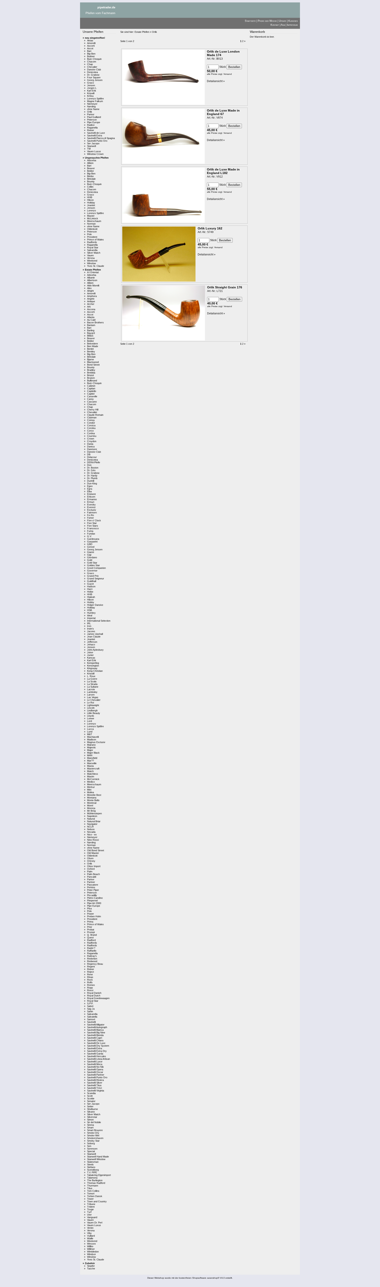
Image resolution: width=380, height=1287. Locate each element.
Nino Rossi (93, 839)
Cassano (92, 401)
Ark (89, 306)
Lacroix (91, 689)
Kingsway (92, 668)
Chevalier (92, 67)
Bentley (91, 351)
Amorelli (91, 43)
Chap (90, 64)
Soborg (91, 1143)
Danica (91, 446)
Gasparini (92, 541)
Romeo (91, 985)
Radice (91, 125)
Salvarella (92, 250)
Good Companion (96, 568)
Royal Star (92, 247)
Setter (90, 1106)
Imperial (91, 618)
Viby (89, 1233)
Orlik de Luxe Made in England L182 (223, 171)
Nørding (91, 106)
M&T (89, 734)
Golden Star (93, 565)
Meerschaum (94, 221)
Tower (90, 1198)
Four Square (93, 77)
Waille (90, 1238)
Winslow (91, 263)
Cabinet (91, 385)
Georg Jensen (94, 80)
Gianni (90, 552)
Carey (90, 399)
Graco (90, 82)
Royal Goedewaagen (98, 998)
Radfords (92, 242)
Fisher (90, 517)
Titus (89, 1188)
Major (90, 750)
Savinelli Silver (94, 1082)
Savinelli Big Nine (96, 1032)
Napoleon (92, 816)
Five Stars (92, 525)
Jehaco (91, 644)
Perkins (91, 887)
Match (90, 771)
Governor (92, 570)
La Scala (91, 681)
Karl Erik (91, 90)
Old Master (93, 853)
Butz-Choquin (94, 59)
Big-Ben (91, 53)
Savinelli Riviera (95, 1080)
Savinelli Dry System (98, 1045)
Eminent (91, 494)
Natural (91, 818)
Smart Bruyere (95, 1130)
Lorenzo (91, 210)
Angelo (90, 298)
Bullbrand (92, 380)
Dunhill (90, 481)
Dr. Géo (91, 470)
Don (89, 465)
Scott (90, 1096)
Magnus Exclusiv (96, 742)
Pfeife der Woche (267, 20)
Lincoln (91, 708)
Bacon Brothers (95, 322)
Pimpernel (92, 900)
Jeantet (91, 205)
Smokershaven (95, 1138)
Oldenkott (92, 229)
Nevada (91, 832)
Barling (90, 330)
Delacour (92, 457)
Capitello (91, 391)
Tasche (91, 1268)
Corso (90, 430)
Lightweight (93, 705)
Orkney (91, 861)
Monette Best (94, 795)
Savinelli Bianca (95, 1030)
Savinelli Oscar (95, 1072)
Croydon (91, 441)
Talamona (92, 1177)
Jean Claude (93, 636)
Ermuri (90, 502)
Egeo (90, 486)
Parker (90, 114)
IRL (89, 623)
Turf (89, 1212)
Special (91, 1151)
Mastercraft (93, 768)
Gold (89, 560)
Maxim (90, 776)
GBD (89, 544)
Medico (91, 781)
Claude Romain (95, 415)
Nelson (91, 829)
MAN (89, 755)
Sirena (90, 1125)
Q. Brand (92, 935)
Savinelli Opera (95, 1069)
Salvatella (92, 1016)
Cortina (91, 433)
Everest (91, 507)
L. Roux (91, 676)
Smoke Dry (93, 1132)
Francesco (93, 528)
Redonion (92, 958)
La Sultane (92, 686)
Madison (91, 739)
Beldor (90, 171)
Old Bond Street (95, 850)
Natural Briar (93, 821)
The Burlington (94, 1180)
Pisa (89, 908)
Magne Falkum (95, 101)
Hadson (91, 586)
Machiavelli (93, 737)
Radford (91, 940)
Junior (90, 655)
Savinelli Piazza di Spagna (101, 138)
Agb (283, 24)
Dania (90, 444)
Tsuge (90, 1209)
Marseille (92, 763)
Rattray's (92, 956)
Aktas (90, 40)
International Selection (98, 620)
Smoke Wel (93, 1135)
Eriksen (91, 496)
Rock (90, 979)
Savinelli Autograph (97, 1027)
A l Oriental (93, 272)
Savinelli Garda (95, 1053)
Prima (90, 921)
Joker (90, 652)
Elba (89, 491)
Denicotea (92, 72)
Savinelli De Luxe (96, 1043)
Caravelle (92, 396)
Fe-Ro (90, 515)
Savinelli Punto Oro (97, 140)
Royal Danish (94, 993)
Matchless (92, 774)
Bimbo (90, 176)
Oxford (91, 869)
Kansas (91, 657)
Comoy (91, 420)
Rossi (90, 990)
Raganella (92, 127)
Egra (89, 488)
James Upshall (95, 634)
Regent (91, 966)
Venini (90, 1228)
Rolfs (90, 982)
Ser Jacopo (93, 143)
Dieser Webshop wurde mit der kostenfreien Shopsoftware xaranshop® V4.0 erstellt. (190, 1278)
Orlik (89, 111)
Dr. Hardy (92, 475)
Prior (89, 927)
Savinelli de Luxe (96, 133)
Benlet (90, 349)
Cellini (90, 186)
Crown (90, 438)
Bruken (91, 378)
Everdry (91, 504)
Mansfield (92, 758)
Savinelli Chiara (95, 1040)
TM (89, 148)
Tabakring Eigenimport (99, 1175)
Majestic (91, 747)
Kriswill (90, 93)
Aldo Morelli (93, 285)
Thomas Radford (96, 1183)
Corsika (91, 428)
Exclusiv (91, 510)
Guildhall (91, 581)
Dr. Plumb (92, 478)
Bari (89, 51)
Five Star (92, 523)
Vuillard (91, 1235)
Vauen (90, 255)
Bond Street (93, 364)
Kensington (93, 665)
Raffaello (91, 950)
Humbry (91, 612)
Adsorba (91, 160)
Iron (89, 626)
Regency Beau (95, 964)
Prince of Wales (95, 239)
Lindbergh (92, 710)
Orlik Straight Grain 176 (224, 287)
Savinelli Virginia (95, 1090)
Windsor (91, 1254)
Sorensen (92, 1148)
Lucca (90, 729)
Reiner (90, 130)
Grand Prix (93, 576)
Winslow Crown (95, 154)
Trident (91, 1206)
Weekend (92, 260)
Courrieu (91, 436)
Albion (90, 163)
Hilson (90, 200)
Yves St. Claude (95, 266)
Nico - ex (92, 834)
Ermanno (92, 499)
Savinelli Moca (94, 1064)
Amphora (92, 296)
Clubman (92, 417)
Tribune (91, 1204)
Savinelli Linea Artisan (98, 1059)
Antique (91, 301)
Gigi (89, 554)
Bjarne (90, 359)
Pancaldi (91, 876)
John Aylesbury (95, 649)
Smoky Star (93, 1140)
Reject (90, 971)
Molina (90, 792)
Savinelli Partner (95, 1074)
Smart (90, 1127)
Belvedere (92, 343)
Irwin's (90, 628)
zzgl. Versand (225, 74)
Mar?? (90, 760)
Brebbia (91, 372)
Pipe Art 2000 (94, 903)
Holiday (91, 202)
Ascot (90, 48)
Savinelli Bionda (95, 1035)
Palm (89, 871)
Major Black (93, 752)
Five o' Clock (94, 520)
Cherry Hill (92, 409)
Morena (91, 808)
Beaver (91, 168)
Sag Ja (91, 1008)
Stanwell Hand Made (98, 1156)
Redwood (92, 961)
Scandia (91, 1093)
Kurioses (293, 20)
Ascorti (91, 45)
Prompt (91, 932)
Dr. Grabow (93, 74)
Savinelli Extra (94, 135)
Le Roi (90, 702)
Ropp (90, 987)
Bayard (91, 333)
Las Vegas (92, 697)
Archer (90, 304)
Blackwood (93, 362)
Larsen (91, 694)
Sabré (90, 1006)
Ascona (91, 309)
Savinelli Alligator (95, 1024)
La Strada (92, 684)
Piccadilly (92, 895)
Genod (90, 547)
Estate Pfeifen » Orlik (146, 32)
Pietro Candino (95, 898)
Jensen (91, 85)
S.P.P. (90, 1003)
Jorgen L (92, 88)
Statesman (93, 1162)
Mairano (91, 744)
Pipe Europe (93, 122)
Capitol (90, 393)
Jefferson (92, 642)
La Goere (92, 678)
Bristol (90, 375)
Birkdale (91, 179)
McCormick (93, 779)
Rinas (90, 977)
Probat (90, 929)
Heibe (90, 591)
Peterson (92, 119)
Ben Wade (92, 346)
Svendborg (93, 1169)
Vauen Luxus (94, 151)
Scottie (90, 1098)
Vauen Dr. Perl (94, 1222)
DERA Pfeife (93, 462)
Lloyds (90, 715)
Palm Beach (93, 874)
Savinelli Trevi (94, 1088)
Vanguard (92, 1217)
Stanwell (91, 146)
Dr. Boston (92, 467)
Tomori (90, 1193)
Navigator (92, 824)
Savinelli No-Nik (95, 1066)
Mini (89, 789)
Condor (91, 422)
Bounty (91, 181)
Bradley (91, 370)
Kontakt (274, 24)
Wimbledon (93, 1251)
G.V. (89, 536)
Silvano (91, 1111)
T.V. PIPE (92, 1172)
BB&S (90, 335)
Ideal (89, 615)
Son (89, 1146)
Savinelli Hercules (96, 1056)
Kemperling (93, 663)
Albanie (91, 277)
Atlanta (90, 317)
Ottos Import (93, 866)
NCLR (90, 826)
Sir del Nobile (94, 1122)
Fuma (90, 531)
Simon (90, 1119)
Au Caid (91, 320)
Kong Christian (95, 671)
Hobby (90, 602)
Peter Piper (93, 890)
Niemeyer (92, 104)
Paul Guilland (94, 117)
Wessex (91, 1243)
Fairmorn (92, 512)
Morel (90, 805)
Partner (91, 882)
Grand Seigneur (95, 578)
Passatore (92, 884)
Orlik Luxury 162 (210, 228)
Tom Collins (93, 1191)
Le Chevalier (93, 700)
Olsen (90, 858)
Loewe (90, 718)
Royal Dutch (93, 995)
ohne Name (93, 109)
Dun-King (92, 483)
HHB (89, 197)
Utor (89, 1214)
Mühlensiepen (94, 813)
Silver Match (93, 252)
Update (282, 20)
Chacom (91, 61)
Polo (89, 234)
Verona (91, 258)
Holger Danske (95, 605)
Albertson (92, 280)
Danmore (92, 449)
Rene (90, 974)
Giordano (92, 557)
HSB (89, 610)
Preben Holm (94, 916)
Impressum (292, 24)
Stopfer (91, 1266)
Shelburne (92, 1109)
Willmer (91, 1249)
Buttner (91, 56)
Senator (91, 1101)
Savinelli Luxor (94, 1061)
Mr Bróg (91, 810)
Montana (91, 797)
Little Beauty (93, 713)
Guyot (90, 583)
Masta (90, 766)
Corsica (91, 425)
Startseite (250, 20)
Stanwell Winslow (96, 1159)
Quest (90, 937)
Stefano (91, 1167)
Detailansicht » (216, 81)
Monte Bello (93, 800)
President (92, 237)
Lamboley (92, 692)
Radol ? (91, 948)
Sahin (90, 1011)
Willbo (90, 1246)
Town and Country (97, 1201)
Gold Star (92, 562)
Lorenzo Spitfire (95, 98)
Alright (90, 290)
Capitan (91, 388)
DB (88, 454)
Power (90, 913)
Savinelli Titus (94, 1085)
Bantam (91, 325)
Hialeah (91, 597)
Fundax (91, 533)
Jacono (91, 631)
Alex (89, 288)
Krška (90, 96)
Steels (90, 1164)
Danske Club (94, 69)
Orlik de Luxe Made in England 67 (223, 112)
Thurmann (92, 1185)
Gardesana (93, 539)
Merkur (91, 787)
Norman (91, 223)
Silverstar (92, 1117)
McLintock (92, 218)
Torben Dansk (94, 1196)
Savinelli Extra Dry (97, 1051)
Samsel (91, 1019)
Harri (89, 589)
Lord (89, 721)
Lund (89, 731)
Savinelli (91, 1022)
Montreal (91, 803)
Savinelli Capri (94, 1037)
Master (91, 215)
